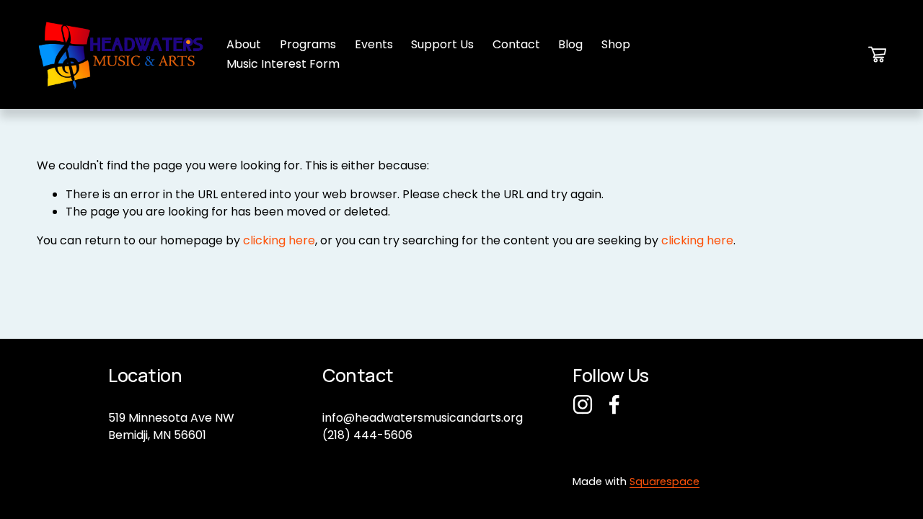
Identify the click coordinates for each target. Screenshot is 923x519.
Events (374, 44)
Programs (308, 44)
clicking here (279, 240)
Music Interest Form (283, 64)
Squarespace (664, 481)
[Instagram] (583, 404)
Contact (516, 44)
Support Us (442, 44)
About (243, 44)
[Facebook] (614, 404)
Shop (615, 44)
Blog (570, 44)
